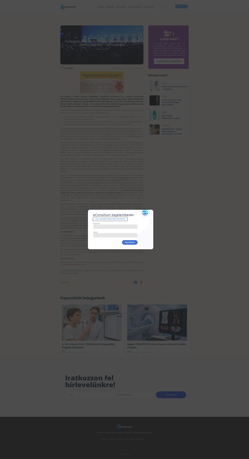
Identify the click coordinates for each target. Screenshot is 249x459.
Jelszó (95, 232)
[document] (124, 229)
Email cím (96, 223)
